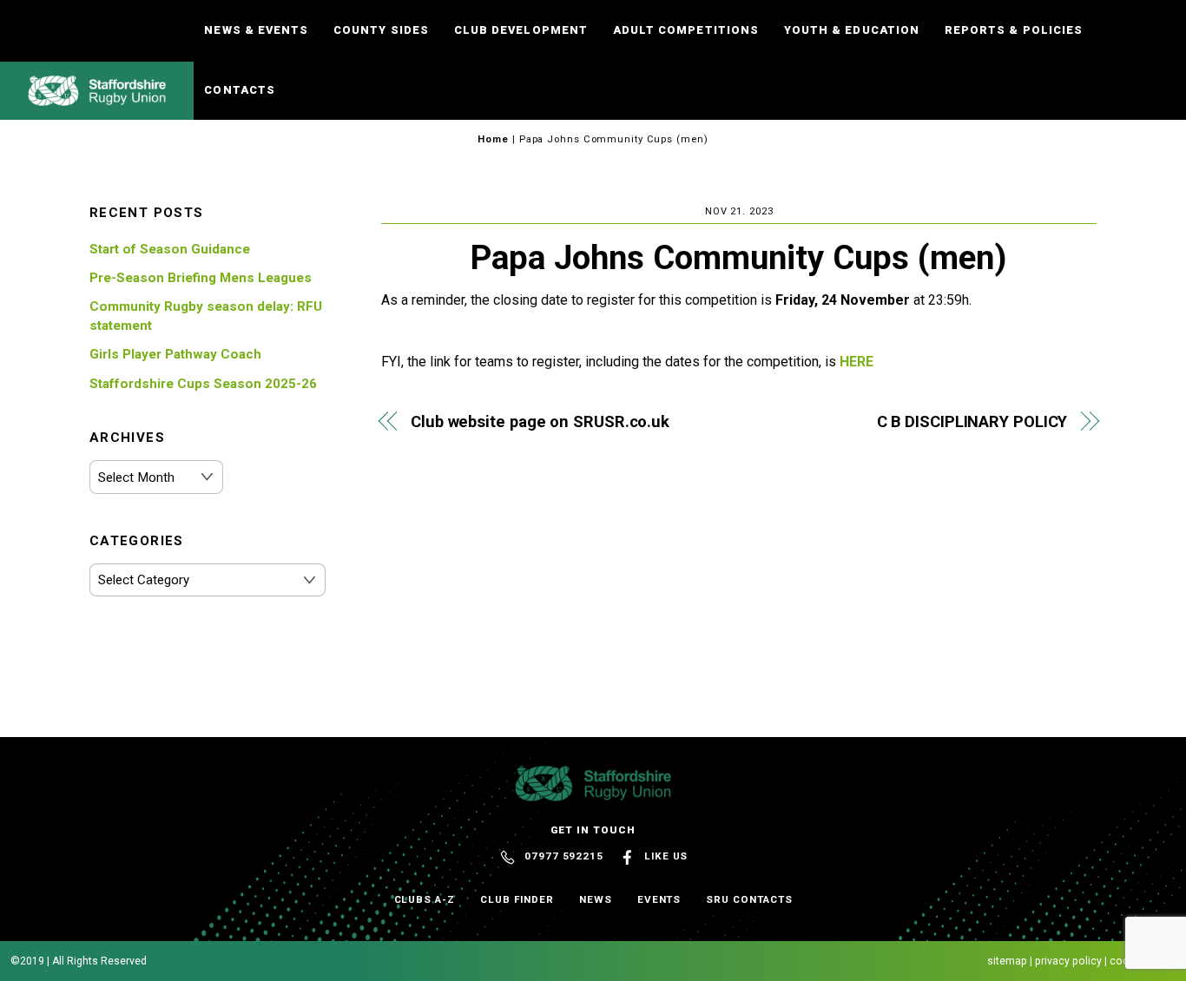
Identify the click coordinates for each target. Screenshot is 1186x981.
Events (659, 899)
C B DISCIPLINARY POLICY (972, 421)
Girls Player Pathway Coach (175, 354)
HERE (856, 361)
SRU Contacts (749, 899)
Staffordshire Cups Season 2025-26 (203, 384)
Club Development (520, 29)
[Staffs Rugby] (97, 98)
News (595, 899)
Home (493, 139)
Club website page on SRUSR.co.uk (540, 421)
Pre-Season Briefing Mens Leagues (200, 278)
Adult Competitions (685, 29)
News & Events (255, 29)
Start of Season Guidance (169, 249)
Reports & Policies (1013, 29)
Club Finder (517, 899)
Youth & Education (851, 29)
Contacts (239, 89)
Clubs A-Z (424, 899)
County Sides (380, 29)
